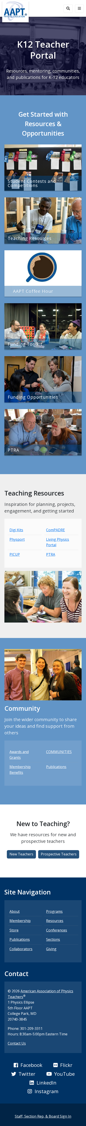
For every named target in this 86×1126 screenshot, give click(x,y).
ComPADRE (55, 529)
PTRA (50, 554)
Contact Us (17, 1043)
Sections (53, 939)
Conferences (56, 930)
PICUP (14, 554)
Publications (56, 766)
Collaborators (20, 948)
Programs (54, 911)
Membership (20, 920)
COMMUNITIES (59, 751)
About (14, 911)
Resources (54, 920)
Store (14, 930)
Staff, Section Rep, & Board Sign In (43, 1116)
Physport (17, 539)
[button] (21, 854)
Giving (51, 948)
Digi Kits (16, 529)
